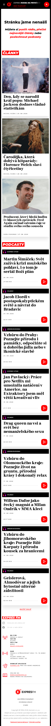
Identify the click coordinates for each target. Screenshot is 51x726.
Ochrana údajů (25, 702)
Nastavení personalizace (19, 722)
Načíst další (25, 609)
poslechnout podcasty (25, 36)
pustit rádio (27, 29)
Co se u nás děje (15, 627)
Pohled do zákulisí (16, 623)
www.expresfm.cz (18, 675)
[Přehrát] (46, 4)
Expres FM (15, 665)
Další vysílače (16, 646)
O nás (25, 705)
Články (10, 53)
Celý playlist (20, 6)
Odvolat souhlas (35, 722)
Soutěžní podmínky (25, 699)
